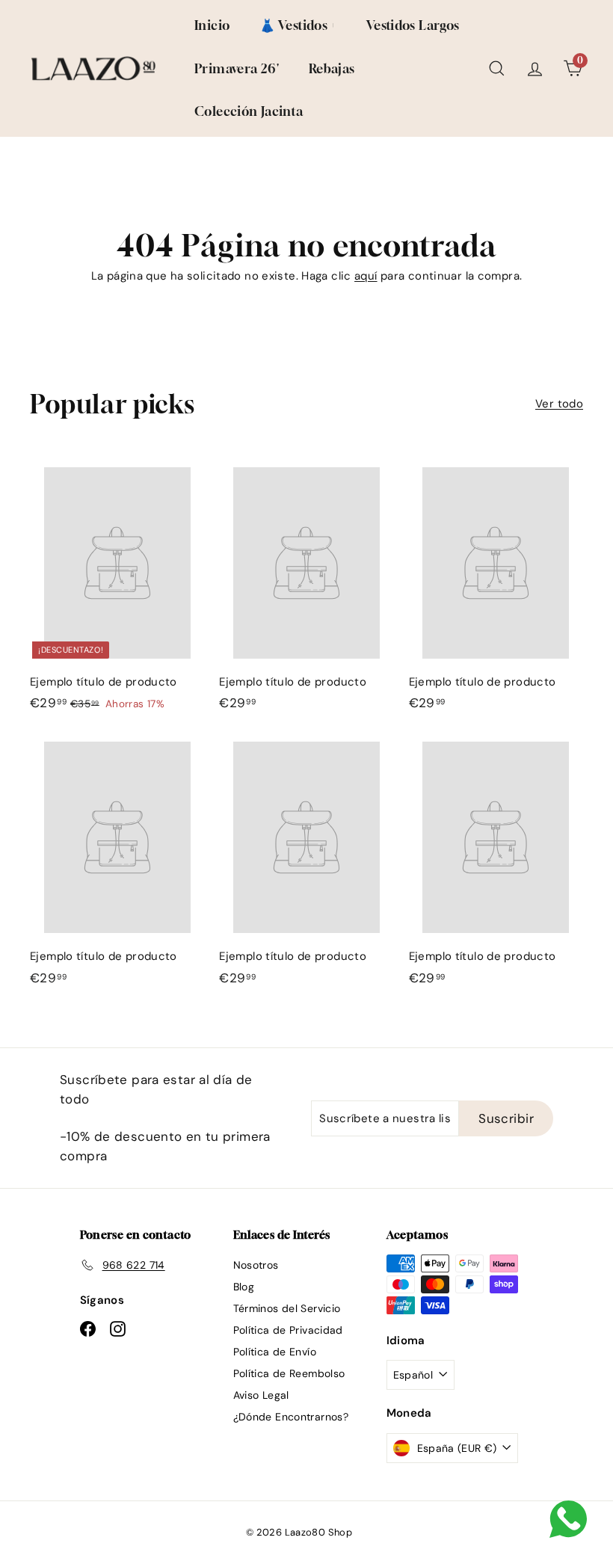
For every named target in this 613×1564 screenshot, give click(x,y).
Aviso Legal (261, 1395)
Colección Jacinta (248, 111)
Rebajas (332, 68)
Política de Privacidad (288, 1330)
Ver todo (559, 403)
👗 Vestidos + (297, 25)
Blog (244, 1286)
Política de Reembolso (289, 1373)
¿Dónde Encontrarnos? (291, 1416)
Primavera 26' (236, 68)
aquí (366, 275)
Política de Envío (274, 1351)
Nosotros (256, 1265)
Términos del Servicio (287, 1308)
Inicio (212, 25)
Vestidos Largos (413, 25)
